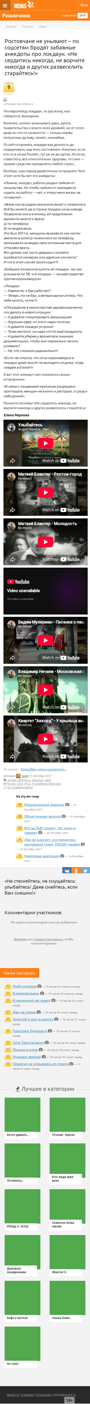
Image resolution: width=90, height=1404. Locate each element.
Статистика (43, 1395)
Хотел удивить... (18, 1135)
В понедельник (26, 993)
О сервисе (27, 1395)
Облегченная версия (42, 816)
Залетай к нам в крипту (33, 1019)
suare (25, 776)
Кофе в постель (17, 1318)
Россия (10, 784)
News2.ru (13, 1395)
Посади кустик (25, 1049)
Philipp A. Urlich (17, 1226)
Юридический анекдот (44, 804)
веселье (37, 780)
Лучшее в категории (47, 1088)
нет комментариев (20, 787)
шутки (12, 780)
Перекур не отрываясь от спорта (40, 1063)
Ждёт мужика (24, 986)
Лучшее (11, 26)
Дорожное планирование (16, 1270)
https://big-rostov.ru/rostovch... (43, 769)
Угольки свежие (27, 1056)
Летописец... (15, 1180)
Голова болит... (62, 1318)
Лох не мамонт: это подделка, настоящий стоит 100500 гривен (52, 841)
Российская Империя (46, 784)
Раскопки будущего (30, 1030)
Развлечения (16, 16)
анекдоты (24, 780)
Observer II (59, 1272)
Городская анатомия (41, 855)
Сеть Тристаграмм (28, 1042)
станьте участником (48, 939)
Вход (84, 5)
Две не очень (24, 1011)
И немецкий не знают (32, 1000)
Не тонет (13, 1364)
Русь (27, 784)
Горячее (27, 26)
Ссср (20, 784)
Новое (43, 26)
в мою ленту (69, 15)
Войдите (20, 939)
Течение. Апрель (63, 1135)
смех (48, 780)
